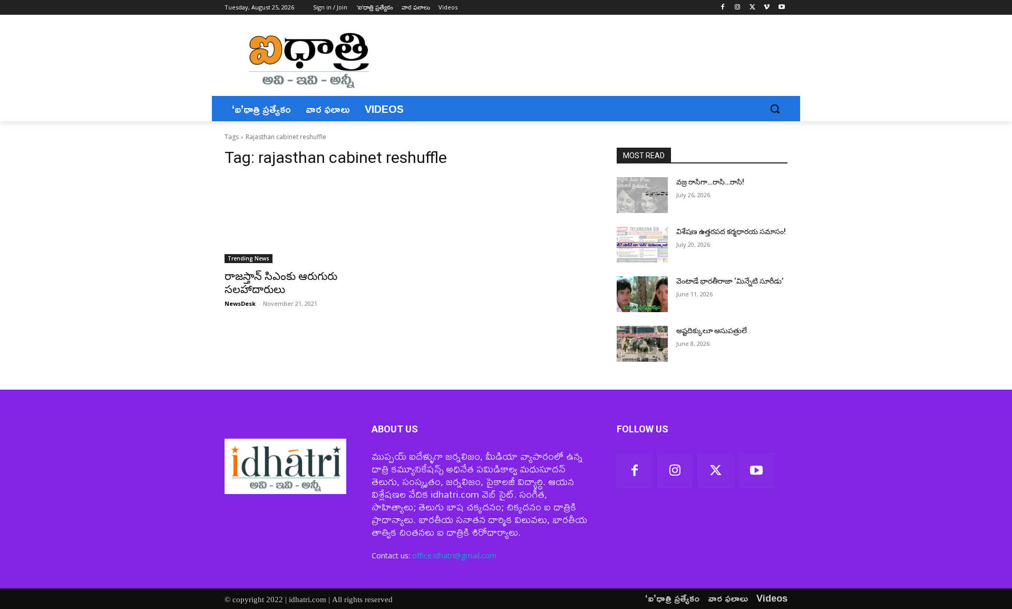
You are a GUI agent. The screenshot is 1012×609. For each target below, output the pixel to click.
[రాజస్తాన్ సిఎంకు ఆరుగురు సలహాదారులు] (310, 220)
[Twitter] (752, 8)
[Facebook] (723, 8)
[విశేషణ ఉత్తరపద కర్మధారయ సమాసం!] (642, 245)
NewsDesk (240, 303)
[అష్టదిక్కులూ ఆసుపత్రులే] (642, 344)
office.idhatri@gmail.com (454, 555)
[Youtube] (781, 8)
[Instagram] (738, 8)
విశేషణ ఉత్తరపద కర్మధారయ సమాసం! (731, 231)
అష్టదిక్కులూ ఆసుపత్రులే (711, 330)
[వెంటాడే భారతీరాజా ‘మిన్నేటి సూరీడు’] (642, 294)
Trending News (248, 258)
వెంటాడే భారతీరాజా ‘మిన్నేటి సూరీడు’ (729, 281)
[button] (774, 108)
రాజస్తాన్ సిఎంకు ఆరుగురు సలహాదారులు (281, 283)
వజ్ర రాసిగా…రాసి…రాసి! (710, 182)
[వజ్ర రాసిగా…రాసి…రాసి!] (642, 195)
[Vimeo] (767, 8)
